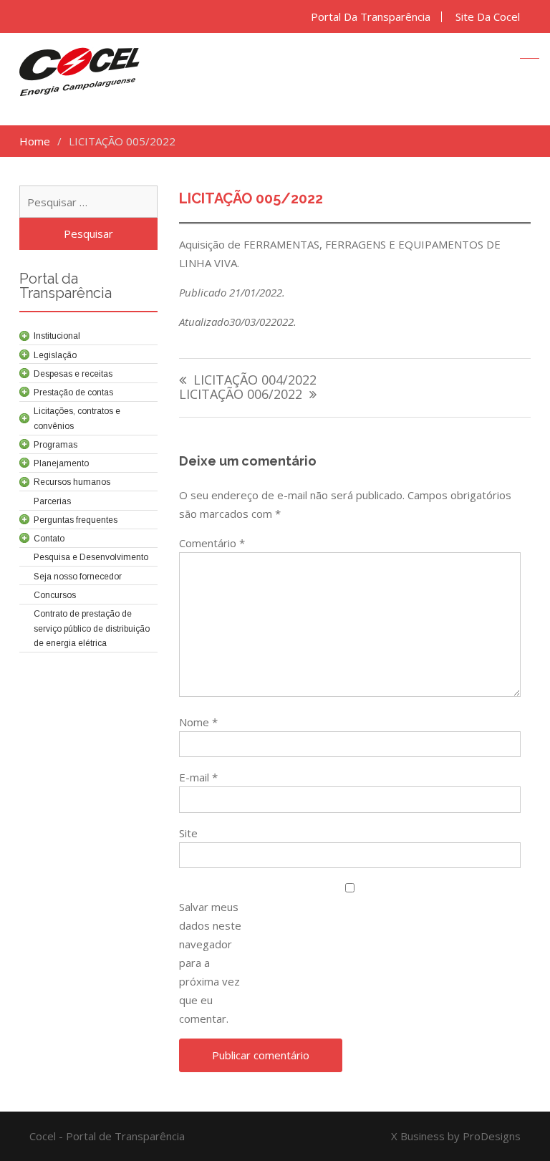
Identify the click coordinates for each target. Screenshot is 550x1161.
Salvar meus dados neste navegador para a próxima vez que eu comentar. (210, 963)
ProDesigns (492, 1136)
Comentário (212, 543)
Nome (198, 722)
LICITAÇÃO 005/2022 (251, 198)
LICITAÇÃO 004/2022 (255, 380)
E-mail (198, 777)
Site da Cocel (487, 16)
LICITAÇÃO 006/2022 (240, 395)
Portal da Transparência (370, 16)
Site (188, 833)
